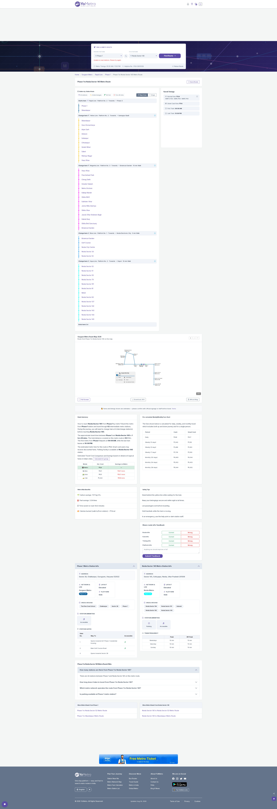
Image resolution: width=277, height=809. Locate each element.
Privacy (187, 801)
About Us (154, 778)
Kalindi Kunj (86, 219)
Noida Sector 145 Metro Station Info (157, 566)
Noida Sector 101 (88, 284)
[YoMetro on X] (181, 778)
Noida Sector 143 (88, 310)
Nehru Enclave (87, 188)
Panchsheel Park (88, 175)
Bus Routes (133, 778)
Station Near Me (113, 778)
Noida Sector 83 (88, 297)
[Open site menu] (200, 4)
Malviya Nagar (87, 156)
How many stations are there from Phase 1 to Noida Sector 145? (105, 670)
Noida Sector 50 (88, 275)
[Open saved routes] (274, 799)
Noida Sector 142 (88, 306)
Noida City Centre (88, 247)
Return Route (178, 66)
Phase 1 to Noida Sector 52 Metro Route (92, 710)
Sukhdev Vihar (87, 202)
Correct (171, 532)
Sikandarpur (86, 110)
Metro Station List (113, 788)
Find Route (168, 56)
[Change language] (196, 4)
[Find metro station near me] (191, 4)
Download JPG (139, 399)
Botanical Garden (88, 228)
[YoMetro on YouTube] (185, 778)
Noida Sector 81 (87, 288)
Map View (143, 95)
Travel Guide (133, 782)
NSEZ (84, 293)
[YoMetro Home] (85, 4)
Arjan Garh (85, 129)
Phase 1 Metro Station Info (88, 566)
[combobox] (108, 55)
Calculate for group (101, 459)
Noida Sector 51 (87, 271)
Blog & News (155, 788)
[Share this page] (274, 793)
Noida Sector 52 (88, 256)
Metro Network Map (114, 782)
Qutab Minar (86, 147)
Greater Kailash (87, 184)
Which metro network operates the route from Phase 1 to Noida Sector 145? (110, 688)
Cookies (197, 801)
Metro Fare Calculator (115, 785)
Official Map (194, 399)
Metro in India (134, 785)
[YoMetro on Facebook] (173, 778)
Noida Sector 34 (88, 252)
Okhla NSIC (86, 197)
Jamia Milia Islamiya (89, 206)
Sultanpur (85, 138)
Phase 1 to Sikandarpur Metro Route (90, 716)
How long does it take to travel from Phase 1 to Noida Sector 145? (106, 682)
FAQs (152, 785)
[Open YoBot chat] (5, 804)
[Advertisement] (138, 26)
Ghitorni (84, 134)
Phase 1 (84, 106)
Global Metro (133, 788)
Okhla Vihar (86, 210)
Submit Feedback (152, 556)
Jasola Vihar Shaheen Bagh (91, 215)
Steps (153, 95)
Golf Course (86, 243)
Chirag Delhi (86, 179)
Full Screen (85, 399)
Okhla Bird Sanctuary (89, 223)
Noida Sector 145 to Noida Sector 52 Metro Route (160, 710)
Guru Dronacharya (88, 125)
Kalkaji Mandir (87, 193)
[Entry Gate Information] (87, 101)
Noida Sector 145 (88, 319)
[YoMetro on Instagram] (177, 778)
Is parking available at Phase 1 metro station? (98, 694)
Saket (84, 151)
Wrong (190, 532)
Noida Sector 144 (88, 315)
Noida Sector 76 (88, 280)
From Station (99, 52)
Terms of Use (175, 801)
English (82, 789)
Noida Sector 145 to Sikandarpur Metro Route (159, 716)
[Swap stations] (126, 56)
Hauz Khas (85, 160)
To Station (133, 52)
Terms (174, 408)
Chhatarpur (86, 143)
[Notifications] (188, 4)
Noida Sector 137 (88, 302)
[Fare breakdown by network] (197, 96)
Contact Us (154, 782)
